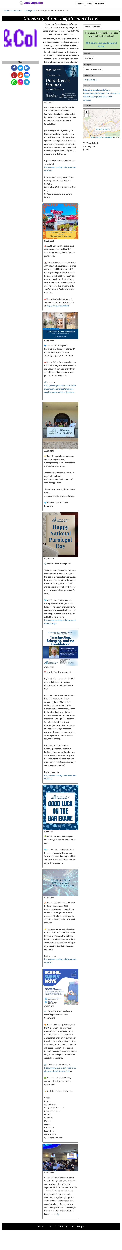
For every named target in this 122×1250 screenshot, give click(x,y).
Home (81, 4)
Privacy (63, 1226)
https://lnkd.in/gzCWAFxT (58, 306)
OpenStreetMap (107, 137)
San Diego (89, 58)
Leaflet (92, 137)
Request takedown (92, 26)
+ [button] (86, 111)
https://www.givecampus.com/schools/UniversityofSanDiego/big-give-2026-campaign (101, 96)
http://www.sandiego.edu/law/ (96, 90)
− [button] (86, 115)
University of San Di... (103, 129)
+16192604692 (90, 80)
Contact (52, 1226)
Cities (90, 4)
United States (16, 11)
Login (81, 1226)
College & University (93, 69)
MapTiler (98, 137)
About (41, 1226)
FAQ (73, 1226)
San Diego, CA (29, 11)
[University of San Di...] (102, 124)
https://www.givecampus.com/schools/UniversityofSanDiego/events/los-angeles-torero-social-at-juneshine (60, 388)
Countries (100, 4)
